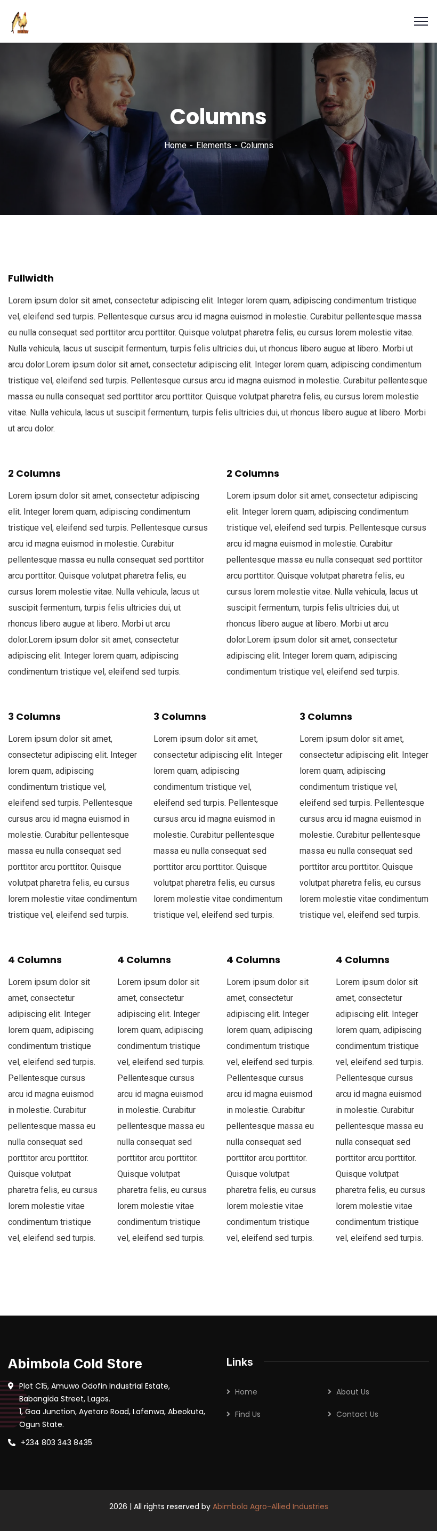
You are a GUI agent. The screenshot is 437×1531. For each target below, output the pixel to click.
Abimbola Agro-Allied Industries (270, 1506)
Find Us (248, 1414)
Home (175, 145)
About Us (352, 1391)
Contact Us (357, 1414)
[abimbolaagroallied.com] (20, 20)
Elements (213, 145)
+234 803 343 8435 (56, 1442)
